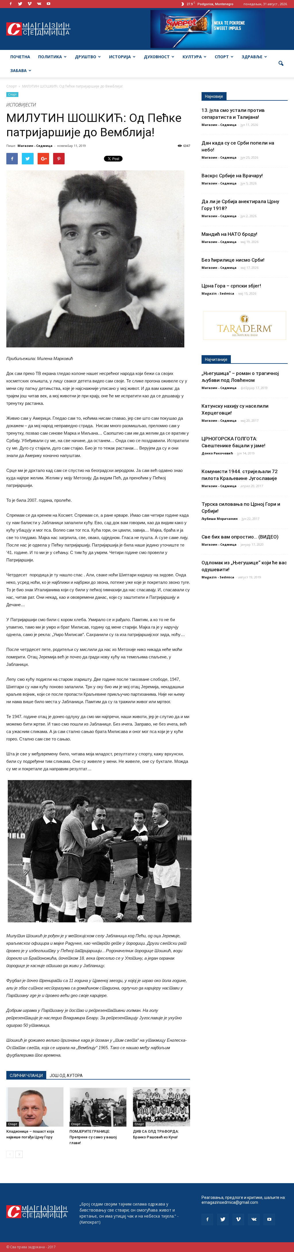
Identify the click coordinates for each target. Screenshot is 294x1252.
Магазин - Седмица (35, 145)
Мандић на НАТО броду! (229, 234)
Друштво (85, 56)
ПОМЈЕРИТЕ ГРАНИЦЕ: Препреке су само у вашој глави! (93, 1137)
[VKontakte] (39, 4)
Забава (18, 70)
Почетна (20, 56)
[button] (281, 64)
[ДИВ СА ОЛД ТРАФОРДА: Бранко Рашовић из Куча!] (161, 1107)
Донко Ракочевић (217, 453)
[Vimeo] (29, 4)
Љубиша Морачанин (220, 518)
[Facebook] (10, 4)
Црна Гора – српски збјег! (231, 286)
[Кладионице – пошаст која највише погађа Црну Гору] (34, 1107)
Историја (120, 56)
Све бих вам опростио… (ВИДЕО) (240, 537)
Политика (50, 56)
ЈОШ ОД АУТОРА (66, 1075)
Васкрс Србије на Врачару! (232, 175)
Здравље (252, 56)
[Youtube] (48, 4)
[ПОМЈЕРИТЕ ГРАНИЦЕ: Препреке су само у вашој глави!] (98, 1107)
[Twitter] (20, 4)
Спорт (222, 56)
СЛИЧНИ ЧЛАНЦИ (26, 1075)
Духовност (157, 56)
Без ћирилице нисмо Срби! (233, 260)
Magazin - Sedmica (218, 293)
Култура (192, 56)
